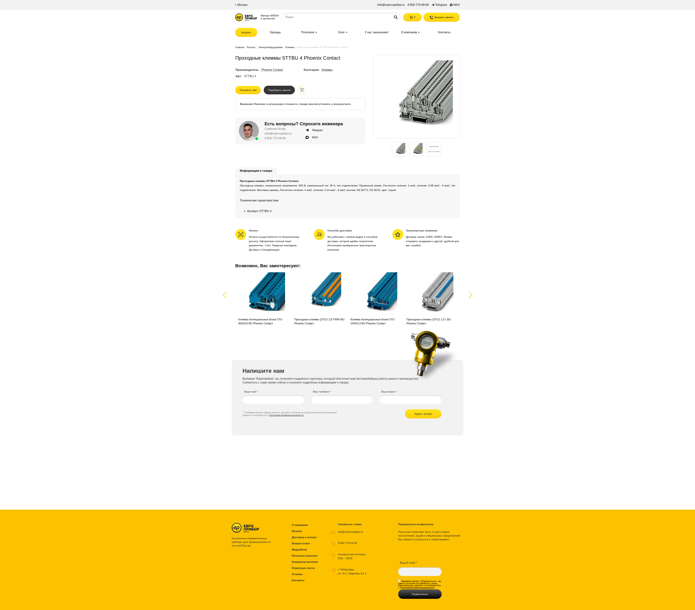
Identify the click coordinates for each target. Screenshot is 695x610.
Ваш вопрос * (389, 391)
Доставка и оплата (304, 537)
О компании (409, 32)
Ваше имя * (251, 391)
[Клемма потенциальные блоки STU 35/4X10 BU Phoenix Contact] (263, 298)
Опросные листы (303, 568)
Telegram (441, 4)
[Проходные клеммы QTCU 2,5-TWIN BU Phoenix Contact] (319, 298)
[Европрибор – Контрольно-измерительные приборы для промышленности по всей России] (252, 527)
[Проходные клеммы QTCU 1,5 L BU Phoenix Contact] (432, 298)
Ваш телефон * (322, 391)
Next (469, 294)
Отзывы (297, 574)
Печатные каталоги (304, 555)
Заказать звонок (443, 17)
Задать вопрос (423, 413)
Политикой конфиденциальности (286, 415)
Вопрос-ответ (301, 543)
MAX (456, 4)
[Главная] (246, 17)
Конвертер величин (305, 561)
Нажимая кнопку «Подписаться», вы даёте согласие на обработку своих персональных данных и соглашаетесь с (419, 584)
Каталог (246, 32)
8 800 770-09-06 (418, 4)
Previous (226, 294)
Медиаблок (299, 549)
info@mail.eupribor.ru (391, 4)
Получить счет (248, 90)
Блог (341, 32)
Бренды (275, 32)
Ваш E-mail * (408, 562)
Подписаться (420, 594)
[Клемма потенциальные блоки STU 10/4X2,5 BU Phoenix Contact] (376, 298)
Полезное (307, 32)
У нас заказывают (377, 32)
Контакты (444, 32)
